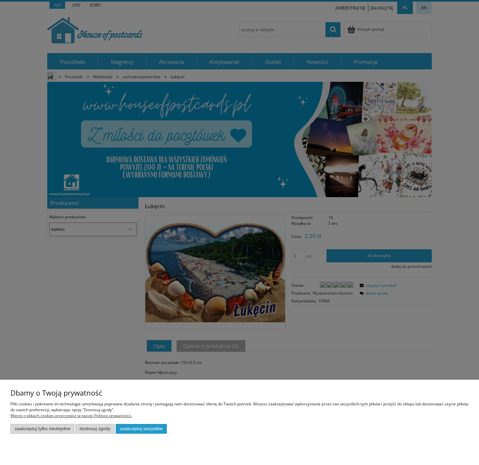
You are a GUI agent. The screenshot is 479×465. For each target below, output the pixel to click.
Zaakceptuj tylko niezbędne (42, 428)
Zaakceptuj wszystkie (141, 428)
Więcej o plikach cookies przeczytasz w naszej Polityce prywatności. (71, 415)
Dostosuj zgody (95, 428)
